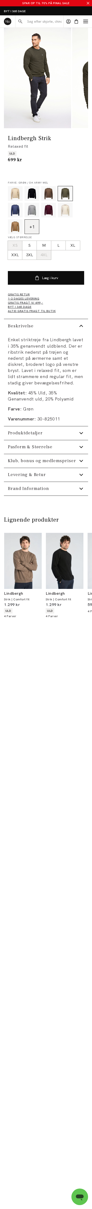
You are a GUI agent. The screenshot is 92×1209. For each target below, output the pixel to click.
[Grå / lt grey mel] (32, 210)
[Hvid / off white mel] (65, 210)
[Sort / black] (32, 193)
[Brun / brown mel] (48, 193)
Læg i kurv (50, 278)
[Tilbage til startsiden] (7, 21)
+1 (32, 227)
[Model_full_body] (37, 78)
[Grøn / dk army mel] (65, 193)
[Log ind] (68, 21)
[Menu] (85, 21)
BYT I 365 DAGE (15, 11)
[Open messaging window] (79, 1197)
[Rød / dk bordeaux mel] (48, 210)
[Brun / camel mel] (15, 226)
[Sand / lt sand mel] (15, 193)
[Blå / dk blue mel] (15, 210)
